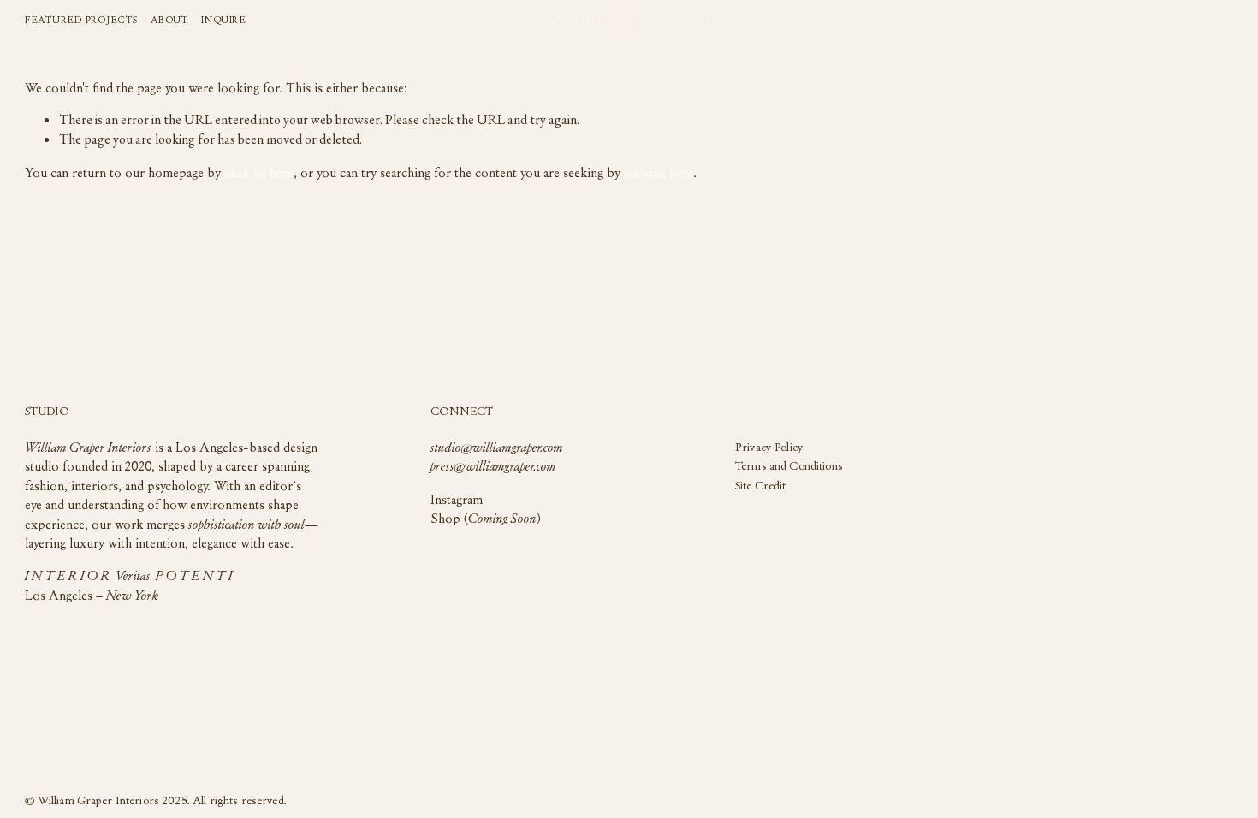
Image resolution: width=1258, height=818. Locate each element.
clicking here (259, 172)
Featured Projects (81, 19)
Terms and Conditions (789, 465)
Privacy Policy (769, 447)
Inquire (223, 19)
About (170, 19)
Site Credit (760, 485)
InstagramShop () (485, 508)
